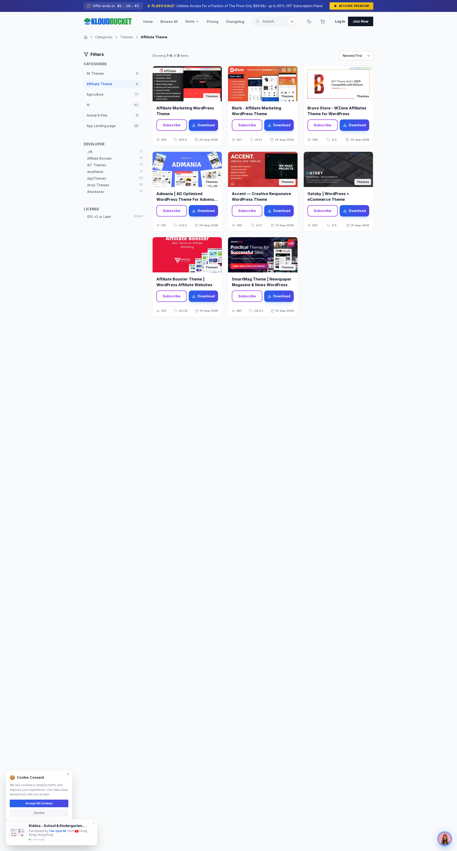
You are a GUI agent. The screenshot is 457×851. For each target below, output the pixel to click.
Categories (104, 37)
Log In (340, 21)
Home (148, 22)
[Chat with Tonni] (444, 838)
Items (189, 21)
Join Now (360, 21)
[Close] (68, 774)
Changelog (235, 22)
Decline (39, 812)
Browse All (169, 22)
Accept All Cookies (39, 803)
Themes (126, 37)
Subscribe (171, 125)
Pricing (212, 22)
